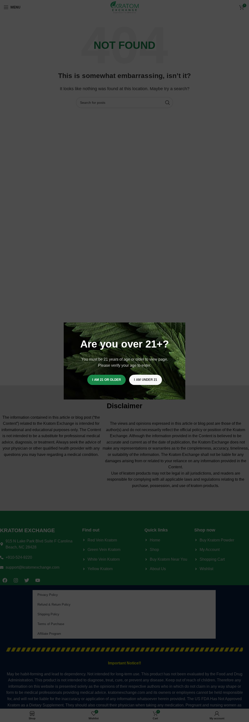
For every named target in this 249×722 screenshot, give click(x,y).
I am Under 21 (145, 380)
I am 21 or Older (106, 380)
